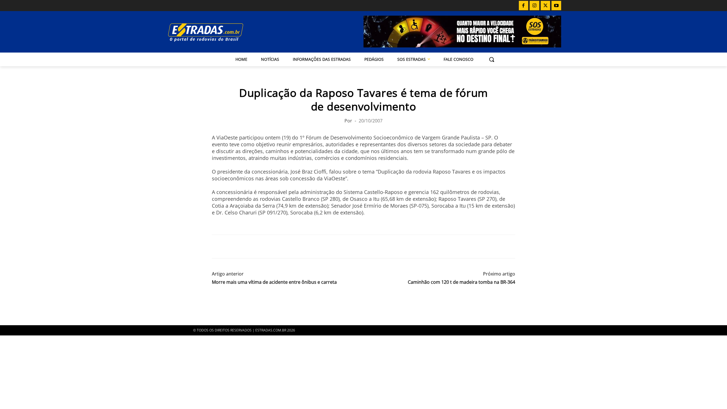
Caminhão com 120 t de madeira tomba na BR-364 (461, 282)
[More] (283, 246)
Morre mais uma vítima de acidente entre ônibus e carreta (274, 282)
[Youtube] (556, 6)
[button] (491, 59)
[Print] (269, 246)
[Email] (256, 246)
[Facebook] (523, 6)
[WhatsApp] (243, 246)
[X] (545, 6)
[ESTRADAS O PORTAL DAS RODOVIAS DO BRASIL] (225, 32)
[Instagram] (534, 6)
